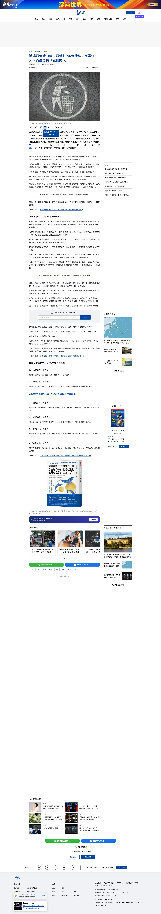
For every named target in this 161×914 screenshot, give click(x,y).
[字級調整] (49, 127)
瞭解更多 (153, 5)
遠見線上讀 (108, 19)
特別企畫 (110, 436)
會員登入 (73, 857)
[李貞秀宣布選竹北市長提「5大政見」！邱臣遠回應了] (35, 807)
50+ (96, 885)
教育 (84, 19)
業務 (57, 569)
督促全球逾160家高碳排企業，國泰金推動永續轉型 (117, 440)
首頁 (30, 52)
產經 (77, 19)
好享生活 (37, 52)
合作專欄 (76, 896)
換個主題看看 (119, 371)
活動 (124, 19)
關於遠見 (17, 888)
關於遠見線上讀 (31, 888)
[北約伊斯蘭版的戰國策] (35, 829)
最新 (36, 19)
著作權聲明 (98, 900)
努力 (44, 569)
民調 (91, 19)
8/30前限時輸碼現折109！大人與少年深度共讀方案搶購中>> (53, 394)
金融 (58, 19)
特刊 (122, 406)
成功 (69, 132)
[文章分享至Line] (30, 127)
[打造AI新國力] (118, 418)
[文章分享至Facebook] (35, 127)
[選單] (15, 12)
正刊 (114, 406)
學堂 (117, 19)
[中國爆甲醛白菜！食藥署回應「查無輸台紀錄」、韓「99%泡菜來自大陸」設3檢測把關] (35, 818)
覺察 (75, 569)
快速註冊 (88, 857)
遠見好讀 (32, 68)
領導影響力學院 (106, 885)
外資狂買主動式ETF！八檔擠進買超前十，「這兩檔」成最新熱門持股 (89, 807)
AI (64, 19)
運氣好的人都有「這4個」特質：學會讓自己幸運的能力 (61, 356)
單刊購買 (124, 446)
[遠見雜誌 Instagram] (56, 867)
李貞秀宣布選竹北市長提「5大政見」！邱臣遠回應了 (53, 807)
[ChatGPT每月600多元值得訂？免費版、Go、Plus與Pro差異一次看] (71, 829)
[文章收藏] (45, 127)
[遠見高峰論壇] (10, 4)
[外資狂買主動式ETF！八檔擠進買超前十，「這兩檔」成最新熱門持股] (71, 807)
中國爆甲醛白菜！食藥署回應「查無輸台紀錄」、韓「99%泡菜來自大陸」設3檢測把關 (53, 818)
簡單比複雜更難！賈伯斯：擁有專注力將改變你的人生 (61, 209)
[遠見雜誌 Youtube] (64, 867)
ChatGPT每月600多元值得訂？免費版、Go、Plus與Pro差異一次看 (89, 829)
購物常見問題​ (30, 892)
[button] (97, 539)
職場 (63, 569)
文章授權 (17, 892)
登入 (45, 134)
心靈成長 (45, 52)
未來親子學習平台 (132, 883)
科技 (70, 19)
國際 (50, 19)
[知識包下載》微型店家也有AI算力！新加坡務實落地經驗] (18, 906)
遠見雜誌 (98, 883)
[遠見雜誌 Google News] (72, 867)
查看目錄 (111, 446)
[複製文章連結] (40, 127)
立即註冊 (122, 867)
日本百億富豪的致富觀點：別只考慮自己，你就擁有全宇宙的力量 (65, 455)
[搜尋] (145, 12)
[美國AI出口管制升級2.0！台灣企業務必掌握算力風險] (71, 818)
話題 (43, 19)
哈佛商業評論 (109, 883)
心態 (69, 569)
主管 (31, 569)
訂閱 (130, 12)
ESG (98, 19)
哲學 (38, 569)
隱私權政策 (108, 900)
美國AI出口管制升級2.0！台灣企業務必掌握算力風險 (89, 818)
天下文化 (120, 883)
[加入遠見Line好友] (39, 867)
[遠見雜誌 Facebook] (47, 867)
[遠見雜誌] (80, 12)
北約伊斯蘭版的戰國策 (50, 828)
